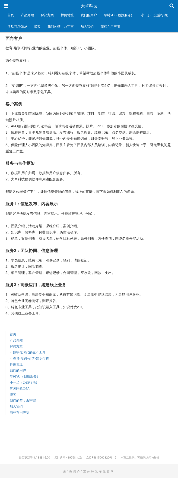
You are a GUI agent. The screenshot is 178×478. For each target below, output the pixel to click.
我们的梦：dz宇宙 (61, 26)
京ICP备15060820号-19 (101, 457)
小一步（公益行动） (155, 15)
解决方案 (47, 15)
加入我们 (87, 26)
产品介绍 (27, 15)
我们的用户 (89, 15)
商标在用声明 (110, 26)
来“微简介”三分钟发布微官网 (89, 471)
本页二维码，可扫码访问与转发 (140, 457)
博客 (37, 26)
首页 (10, 15)
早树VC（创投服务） (119, 15)
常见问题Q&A (17, 26)
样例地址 (67, 15)
